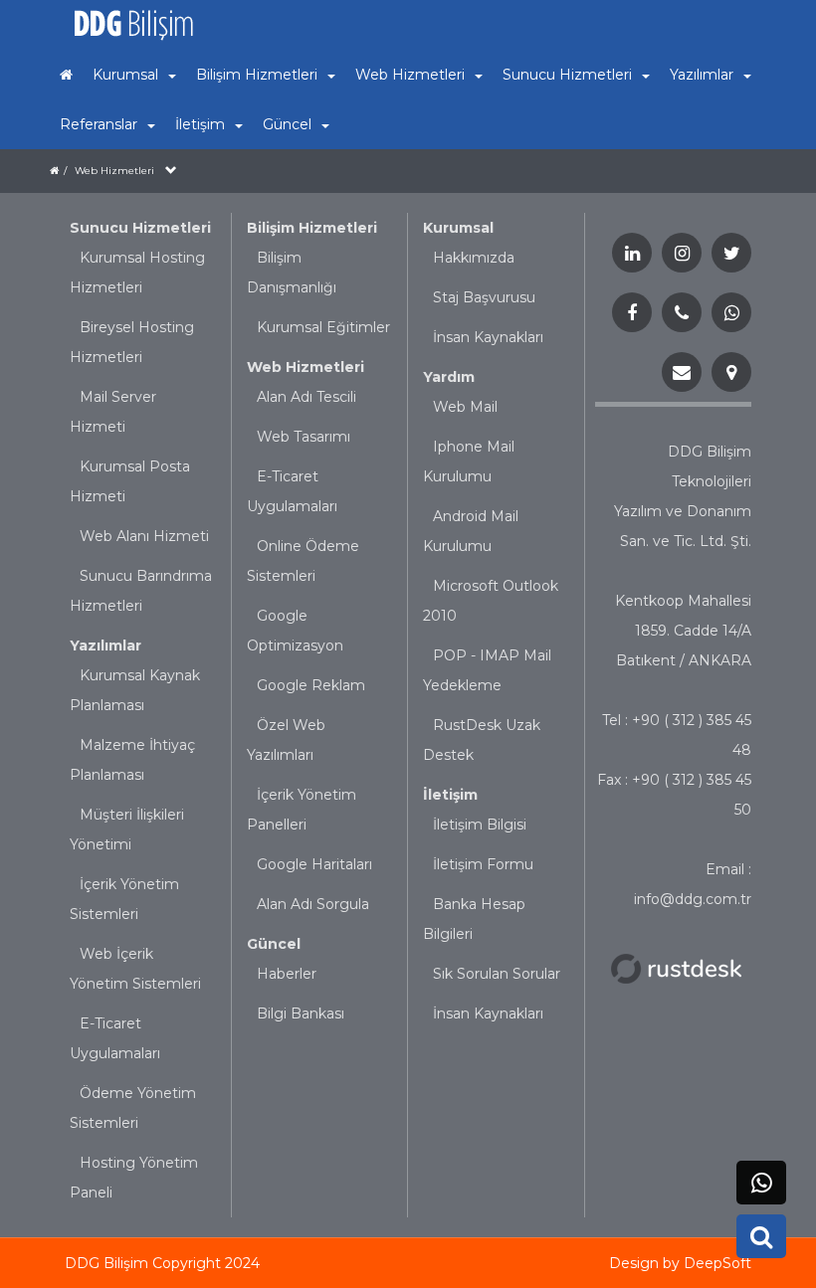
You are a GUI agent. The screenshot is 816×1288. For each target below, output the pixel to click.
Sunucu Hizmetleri (140, 228)
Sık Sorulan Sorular (496, 974)
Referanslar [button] (98, 124)
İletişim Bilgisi (479, 824)
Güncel (274, 944)
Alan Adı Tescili (306, 397)
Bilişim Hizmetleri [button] (256, 75)
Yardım (449, 377)
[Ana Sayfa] (66, 74)
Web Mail (465, 407)
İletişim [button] (200, 124)
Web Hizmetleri (114, 170)
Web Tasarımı (303, 437)
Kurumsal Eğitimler (323, 327)
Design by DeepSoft (680, 1263)
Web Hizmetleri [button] (410, 75)
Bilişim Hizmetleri (312, 228)
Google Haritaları (314, 864)
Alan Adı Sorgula (313, 904)
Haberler (286, 974)
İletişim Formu (483, 864)
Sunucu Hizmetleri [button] (567, 75)
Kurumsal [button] (125, 75)
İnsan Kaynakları (488, 337)
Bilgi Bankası (300, 1013)
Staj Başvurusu (484, 297)
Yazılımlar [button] (701, 75)
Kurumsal (458, 228)
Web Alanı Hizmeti (144, 536)
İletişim (450, 795)
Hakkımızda (473, 258)
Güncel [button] (287, 124)
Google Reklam (311, 685)
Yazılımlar (105, 645)
